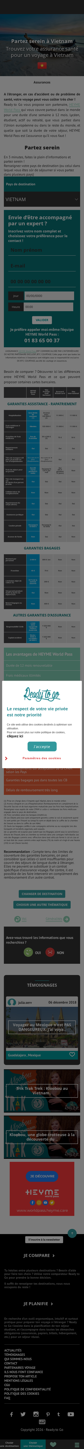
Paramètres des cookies (42, 758)
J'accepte (42, 746)
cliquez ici (15, 736)
